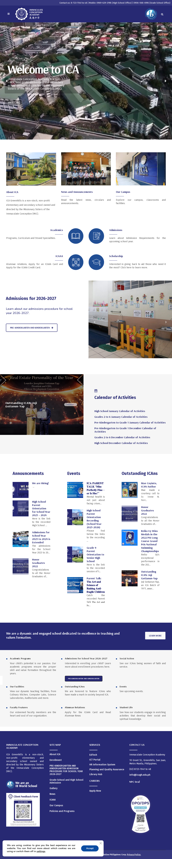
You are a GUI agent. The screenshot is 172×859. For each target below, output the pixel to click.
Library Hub (95, 774)
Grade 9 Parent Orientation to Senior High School (95, 554)
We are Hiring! (40, 483)
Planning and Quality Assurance (106, 769)
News (52, 794)
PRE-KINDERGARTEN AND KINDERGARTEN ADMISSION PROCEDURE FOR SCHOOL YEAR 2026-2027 (66, 770)
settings (41, 851)
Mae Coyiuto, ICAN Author (149, 484)
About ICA (12, 192)
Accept (90, 848)
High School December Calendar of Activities (121, 443)
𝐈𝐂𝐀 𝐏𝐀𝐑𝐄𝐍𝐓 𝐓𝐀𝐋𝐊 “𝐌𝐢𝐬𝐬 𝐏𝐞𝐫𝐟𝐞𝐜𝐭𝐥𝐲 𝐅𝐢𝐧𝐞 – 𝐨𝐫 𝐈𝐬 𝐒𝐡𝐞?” (96, 488)
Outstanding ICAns (75, 686)
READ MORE (71, 404)
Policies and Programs (62, 811)
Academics (56, 230)
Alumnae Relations (75, 707)
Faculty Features (19, 707)
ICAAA (59, 256)
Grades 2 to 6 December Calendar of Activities (122, 437)
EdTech (93, 754)
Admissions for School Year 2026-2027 (86, 658)
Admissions (115, 230)
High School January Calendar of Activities (119, 411)
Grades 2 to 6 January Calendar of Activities (120, 416)
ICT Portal (94, 759)
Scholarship (116, 256)
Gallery (53, 788)
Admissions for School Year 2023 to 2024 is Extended (41, 537)
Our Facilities (17, 686)
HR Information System (102, 764)
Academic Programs (20, 658)
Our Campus (123, 191)
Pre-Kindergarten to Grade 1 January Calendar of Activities (130, 422)
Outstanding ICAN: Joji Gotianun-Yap (149, 575)
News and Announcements (77, 191)
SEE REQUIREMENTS (18, 98)
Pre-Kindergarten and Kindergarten (30, 327)
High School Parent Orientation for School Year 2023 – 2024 (41, 508)
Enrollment (56, 760)
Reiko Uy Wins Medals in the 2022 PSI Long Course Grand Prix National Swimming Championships (150, 541)
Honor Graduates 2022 (38, 563)
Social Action (127, 658)
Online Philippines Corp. (115, 854)
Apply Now (95, 790)
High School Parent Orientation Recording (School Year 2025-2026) (94, 519)
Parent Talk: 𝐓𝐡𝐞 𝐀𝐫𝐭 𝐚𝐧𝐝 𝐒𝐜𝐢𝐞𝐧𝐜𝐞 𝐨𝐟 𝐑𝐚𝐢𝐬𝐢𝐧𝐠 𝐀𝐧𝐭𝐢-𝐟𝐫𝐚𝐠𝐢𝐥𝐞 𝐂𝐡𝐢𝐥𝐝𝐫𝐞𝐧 (96, 585)
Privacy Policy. (134, 854)
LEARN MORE (155, 635)
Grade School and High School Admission (66, 781)
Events (123, 686)
